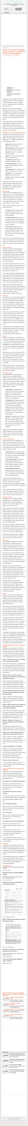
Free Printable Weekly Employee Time (17, 1054)
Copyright (13, 1117)
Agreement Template (10, 45)
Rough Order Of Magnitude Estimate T (17, 1059)
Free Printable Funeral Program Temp (16, 1069)
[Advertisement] (14, 28)
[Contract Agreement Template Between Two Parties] (6, 1015)
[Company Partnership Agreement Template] (6, 998)
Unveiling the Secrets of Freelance (17, 1009)
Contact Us (9, 1117)
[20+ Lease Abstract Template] (5, 1065)
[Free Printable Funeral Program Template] (5, 1071)
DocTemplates (17, 1118)
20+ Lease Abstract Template (15, 1064)
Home (4, 45)
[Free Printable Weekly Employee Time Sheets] (5, 1055)
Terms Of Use (22, 1117)
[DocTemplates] (14, 5)
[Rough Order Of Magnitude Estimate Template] (5, 1060)
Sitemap (17, 1117)
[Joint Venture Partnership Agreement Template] (6, 1004)
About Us (4, 1117)
